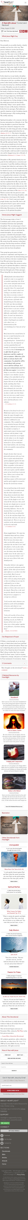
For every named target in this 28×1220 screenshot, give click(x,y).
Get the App (8, 1139)
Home (4, 1164)
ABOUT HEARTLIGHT (9, 1101)
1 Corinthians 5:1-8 (10, 526)
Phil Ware (20, 1031)
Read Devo (14, 881)
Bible (3, 1154)
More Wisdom (14, 966)
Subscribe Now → (14, 1090)
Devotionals (6, 1151)
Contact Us (7, 1143)
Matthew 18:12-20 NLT (11, 631)
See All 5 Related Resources (14, 806)
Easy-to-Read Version (15, 1178)
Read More (14, 1008)
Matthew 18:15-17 (6, 133)
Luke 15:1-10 (4, 199)
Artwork (4, 1161)
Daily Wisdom (14, 930)
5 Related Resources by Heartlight (10, 676)
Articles (4, 1157)
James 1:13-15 (21, 155)
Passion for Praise (14, 972)
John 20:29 (14, 954)
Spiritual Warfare (14, 887)
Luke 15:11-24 (22, 190)
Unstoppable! (14, 845)
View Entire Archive (14, 1058)
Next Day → (20, 1055)
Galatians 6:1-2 (12, 155)
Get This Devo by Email (11, 31)
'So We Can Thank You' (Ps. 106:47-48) (14, 996)
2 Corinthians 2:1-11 (11, 404)
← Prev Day (7, 1055)
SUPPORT (4, 1114)
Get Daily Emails (14, 1130)
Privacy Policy (21, 1094)
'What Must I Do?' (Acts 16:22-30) (14, 869)
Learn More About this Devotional (13, 1036)
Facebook (7, 1135)
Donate (5, 1123)
